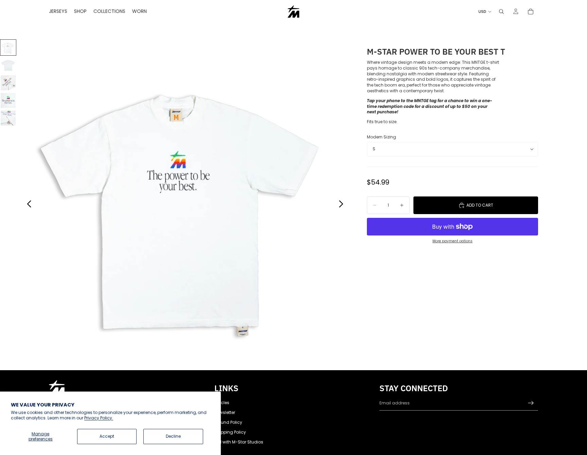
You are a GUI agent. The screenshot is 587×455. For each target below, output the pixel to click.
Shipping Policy (230, 432)
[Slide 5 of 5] (8, 118)
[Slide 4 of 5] (8, 100)
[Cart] (530, 11)
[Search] (501, 11)
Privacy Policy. (98, 418)
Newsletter (224, 412)
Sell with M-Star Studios (238, 442)
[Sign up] (531, 403)
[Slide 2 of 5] (8, 65)
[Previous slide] (27, 204)
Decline (173, 436)
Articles (221, 402)
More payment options (452, 241)
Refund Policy (228, 422)
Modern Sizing (381, 137)
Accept (107, 436)
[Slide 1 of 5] (8, 47)
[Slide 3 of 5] (8, 82)
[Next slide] (343, 204)
